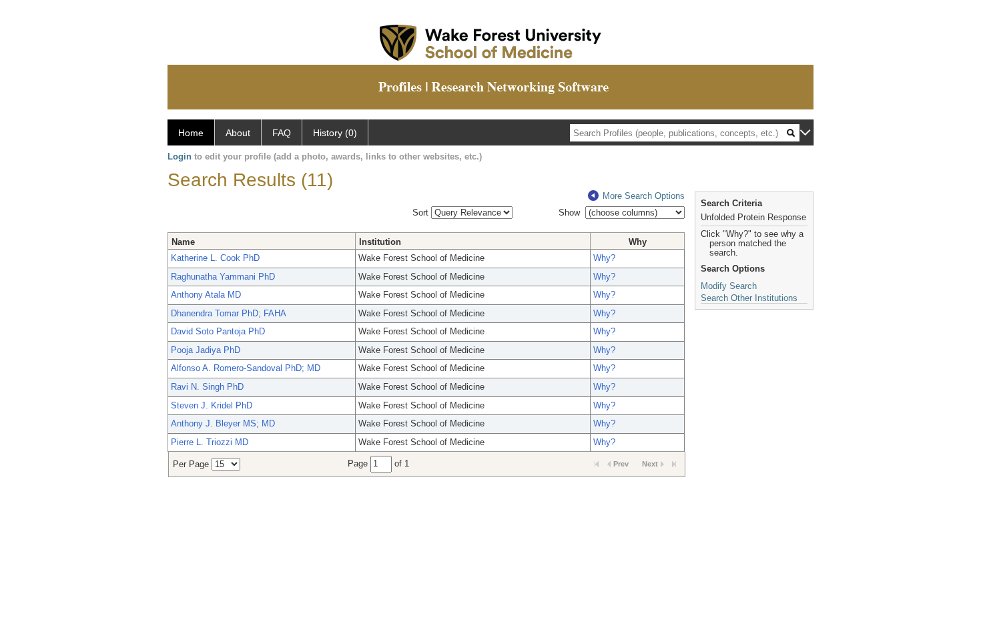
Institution (380, 242)
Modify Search (729, 286)
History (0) (335, 132)
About (238, 132)
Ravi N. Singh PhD (207, 387)
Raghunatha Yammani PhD (223, 277)
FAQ (281, 132)
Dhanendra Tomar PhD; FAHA (228, 313)
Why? (604, 258)
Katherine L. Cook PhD (215, 258)
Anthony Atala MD (206, 295)
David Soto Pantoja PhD (218, 331)
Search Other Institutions (749, 298)
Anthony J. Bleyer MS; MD (223, 423)
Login (180, 156)
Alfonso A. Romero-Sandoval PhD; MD (245, 368)
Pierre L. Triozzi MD (209, 442)
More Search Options (644, 196)
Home (191, 132)
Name (183, 242)
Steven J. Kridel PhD (211, 405)
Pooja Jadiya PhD (205, 350)
